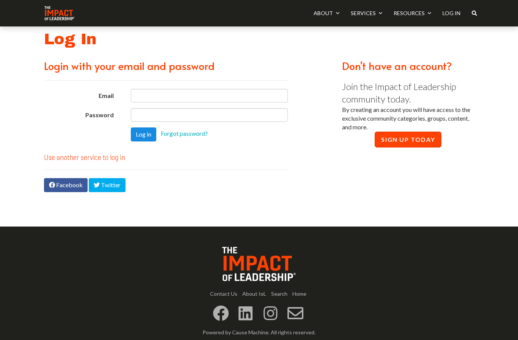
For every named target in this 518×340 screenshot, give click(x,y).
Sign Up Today (408, 139)
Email (106, 95)
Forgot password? (184, 133)
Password (99, 114)
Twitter (110, 184)
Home (299, 293)
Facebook (69, 184)
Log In (451, 13)
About (324, 13)
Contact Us (223, 293)
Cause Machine (250, 332)
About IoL (254, 293)
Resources (410, 13)
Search (279, 293)
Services (364, 13)
